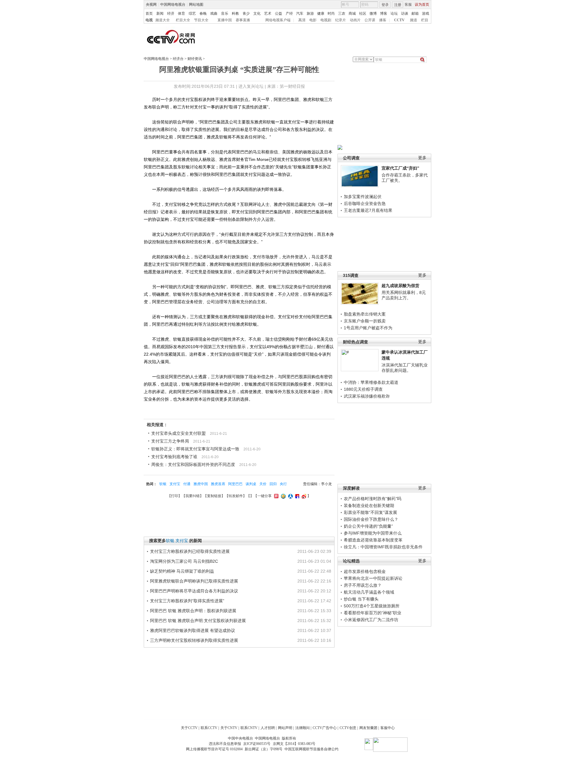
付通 (186, 484)
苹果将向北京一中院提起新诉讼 (373, 578)
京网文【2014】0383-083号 (294, 744)
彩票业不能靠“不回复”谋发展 (370, 512)
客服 (408, 4)
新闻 (160, 13)
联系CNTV (249, 728)
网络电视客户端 (277, 20)
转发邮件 (236, 496)
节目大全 (201, 20)
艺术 (267, 13)
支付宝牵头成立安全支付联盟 (178, 433)
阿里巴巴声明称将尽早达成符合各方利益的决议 (194, 591)
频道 (413, 20)
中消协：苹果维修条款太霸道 (371, 382)
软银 (163, 484)
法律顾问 (302, 728)
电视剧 (325, 20)
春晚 (203, 13)
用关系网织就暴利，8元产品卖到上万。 (404, 295)
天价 (263, 484)
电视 (149, 20)
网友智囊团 (368, 728)
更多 (422, 158)
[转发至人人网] (290, 496)
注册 (397, 5)
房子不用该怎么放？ (363, 585)
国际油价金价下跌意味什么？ (371, 519)
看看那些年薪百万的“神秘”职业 (372, 612)
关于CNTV (228, 728)
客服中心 (387, 728)
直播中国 (224, 20)
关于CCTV (189, 728)
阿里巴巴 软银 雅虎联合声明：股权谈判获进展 (193, 610)
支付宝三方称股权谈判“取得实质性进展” (187, 600)
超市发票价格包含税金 (365, 571)
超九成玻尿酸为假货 (400, 285)
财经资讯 (194, 59)
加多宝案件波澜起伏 (363, 196)
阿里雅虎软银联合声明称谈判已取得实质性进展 (194, 581)
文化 (257, 13)
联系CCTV (209, 728)
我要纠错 (192, 496)
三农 (341, 13)
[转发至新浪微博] (303, 496)
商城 (352, 13)
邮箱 (415, 13)
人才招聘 (268, 728)
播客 (382, 20)
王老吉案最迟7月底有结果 (368, 210)
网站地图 (196, 4)
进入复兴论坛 (251, 86)
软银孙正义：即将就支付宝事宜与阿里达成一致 (195, 448)
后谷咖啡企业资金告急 (365, 203)
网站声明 (285, 728)
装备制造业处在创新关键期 (369, 505)
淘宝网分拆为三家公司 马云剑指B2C (184, 561)
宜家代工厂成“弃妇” (400, 168)
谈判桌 (251, 484)
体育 (181, 13)
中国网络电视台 (172, 4)
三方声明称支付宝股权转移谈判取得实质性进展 (194, 640)
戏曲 (213, 13)
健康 (320, 13)
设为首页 (422, 4)
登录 (385, 5)
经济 (170, 13)
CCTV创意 (348, 728)
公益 (278, 13)
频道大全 (162, 20)
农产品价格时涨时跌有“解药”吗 (372, 498)
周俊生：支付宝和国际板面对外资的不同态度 (193, 464)
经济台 (178, 59)
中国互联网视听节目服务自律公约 (311, 749)
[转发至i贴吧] (296, 496)
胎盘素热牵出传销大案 (365, 314)
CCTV (399, 20)
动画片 (355, 20)
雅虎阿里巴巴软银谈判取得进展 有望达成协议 (192, 630)
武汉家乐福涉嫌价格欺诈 (367, 396)
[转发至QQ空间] (282, 496)
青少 (246, 13)
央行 (283, 484)
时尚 (331, 13)
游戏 (425, 13)
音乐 (224, 13)
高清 (301, 20)
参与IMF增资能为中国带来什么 (373, 533)
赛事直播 (243, 20)
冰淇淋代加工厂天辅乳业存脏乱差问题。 (405, 368)
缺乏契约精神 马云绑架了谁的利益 (182, 571)
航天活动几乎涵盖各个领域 (369, 592)
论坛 (394, 13)
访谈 (404, 13)
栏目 (424, 20)
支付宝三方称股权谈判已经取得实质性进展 (190, 551)
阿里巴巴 (235, 484)
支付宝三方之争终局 (170, 441)
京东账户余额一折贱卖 (365, 321)
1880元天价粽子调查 (363, 389)
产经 (289, 13)
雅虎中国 (200, 484)
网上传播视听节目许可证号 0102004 (214, 749)
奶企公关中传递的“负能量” (368, 526)
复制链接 (214, 496)
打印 (174, 496)
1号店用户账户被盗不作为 (368, 327)
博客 (383, 13)
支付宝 (175, 484)
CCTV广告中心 (325, 728)
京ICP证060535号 (256, 744)
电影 (313, 20)
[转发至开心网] (276, 496)
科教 (235, 13)
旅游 (310, 13)
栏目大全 (183, 20)
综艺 (192, 13)
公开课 (369, 20)
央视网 (151, 4)
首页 (149, 13)
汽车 (299, 13)
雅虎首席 (218, 484)
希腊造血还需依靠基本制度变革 (373, 540)
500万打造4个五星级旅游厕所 (372, 605)
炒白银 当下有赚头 (361, 599)
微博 (373, 13)
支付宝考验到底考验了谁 (174, 456)
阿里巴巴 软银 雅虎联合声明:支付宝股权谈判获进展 (198, 620)
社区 (362, 13)
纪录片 (340, 20)
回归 (273, 484)
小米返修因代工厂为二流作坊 (371, 619)
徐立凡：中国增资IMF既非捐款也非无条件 (383, 546)
